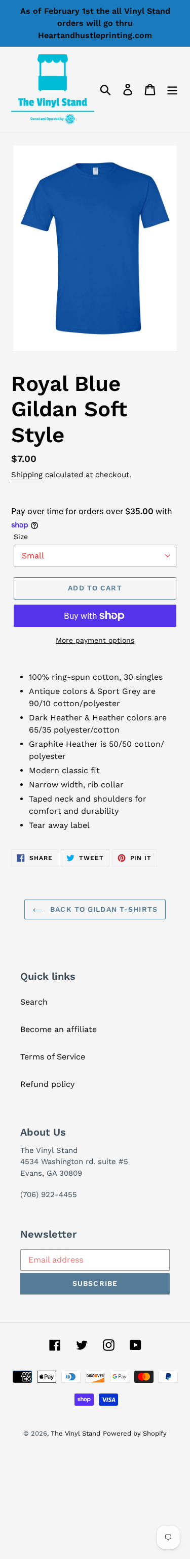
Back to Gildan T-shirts (103, 909)
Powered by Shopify (135, 1433)
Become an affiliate (58, 1029)
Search (34, 1002)
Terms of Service (52, 1057)
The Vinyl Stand (75, 1433)
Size (21, 537)
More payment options (95, 640)
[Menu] (172, 89)
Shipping (27, 474)
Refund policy (47, 1084)
